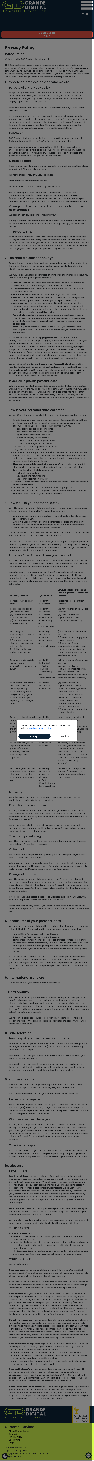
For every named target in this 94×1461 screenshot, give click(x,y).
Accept (34, 736)
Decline (64, 736)
